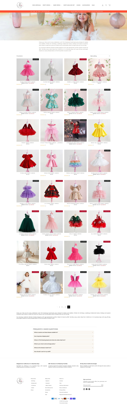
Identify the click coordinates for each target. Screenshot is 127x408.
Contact (61, 380)
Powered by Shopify (64, 403)
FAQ (60, 383)
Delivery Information (63, 385)
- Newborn (47, 383)
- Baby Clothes (48, 385)
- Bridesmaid (33, 383)
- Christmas (33, 385)
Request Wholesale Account (65, 394)
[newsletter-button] (102, 385)
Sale (93, 5)
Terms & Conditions (63, 392)
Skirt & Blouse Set (69, 5)
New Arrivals (36, 5)
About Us (61, 378)
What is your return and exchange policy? (44, 343)
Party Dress (46, 5)
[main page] (20, 5)
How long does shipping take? (41, 336)
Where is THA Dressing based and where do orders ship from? (49, 340)
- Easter (32, 387)
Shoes (78, 5)
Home (60, 24)
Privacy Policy (62, 389)
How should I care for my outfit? (42, 351)
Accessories (86, 5)
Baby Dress (57, 5)
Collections (65, 24)
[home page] (23, 381)
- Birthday (33, 380)
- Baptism (47, 380)
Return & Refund (63, 387)
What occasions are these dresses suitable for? (46, 332)
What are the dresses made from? (42, 347)
